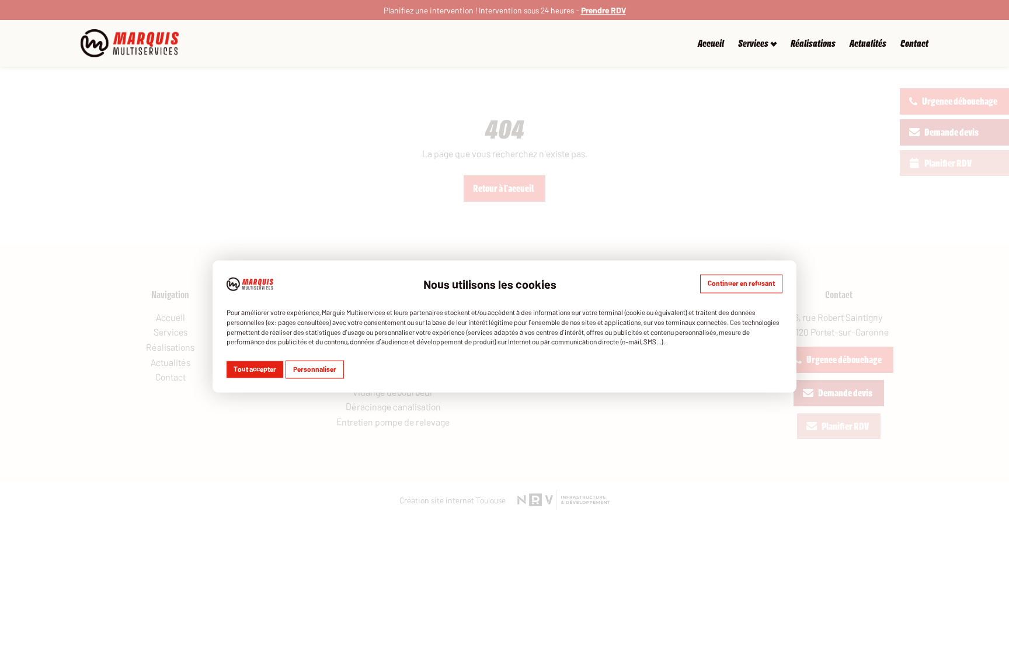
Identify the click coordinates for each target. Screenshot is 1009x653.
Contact (914, 43)
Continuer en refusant (741, 282)
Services (753, 43)
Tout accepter (255, 369)
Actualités (868, 43)
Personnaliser (314, 369)
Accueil (711, 43)
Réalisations (813, 43)
